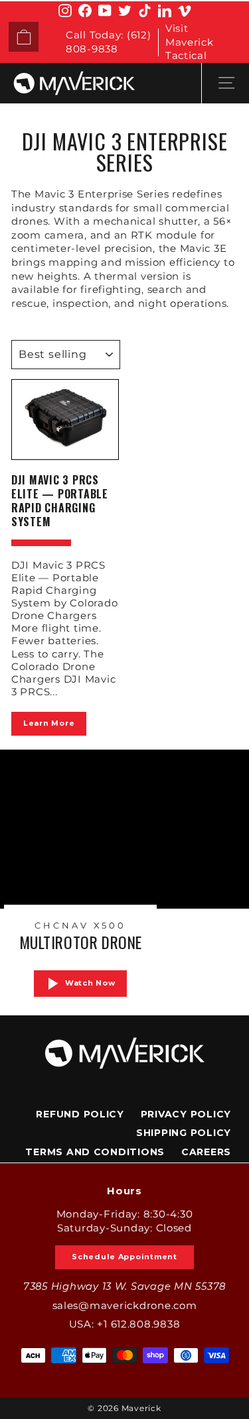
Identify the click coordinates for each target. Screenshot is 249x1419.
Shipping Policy (183, 1133)
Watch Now (90, 983)
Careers (206, 1152)
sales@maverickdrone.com (124, 1306)
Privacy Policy (186, 1114)
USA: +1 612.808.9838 (125, 1324)
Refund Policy (80, 1114)
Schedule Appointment (124, 1256)
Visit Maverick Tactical (189, 42)
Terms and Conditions (95, 1152)
